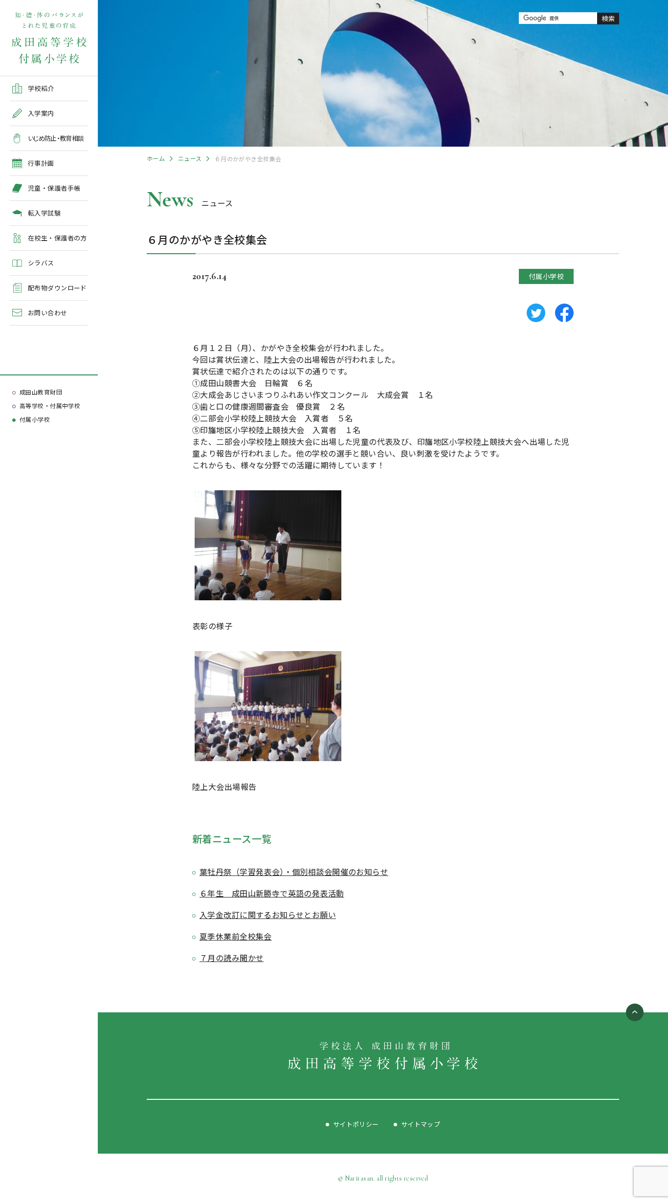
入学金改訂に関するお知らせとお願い (268, 914)
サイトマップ (421, 1124)
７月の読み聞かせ (232, 957)
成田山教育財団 (41, 392)
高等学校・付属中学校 (50, 405)
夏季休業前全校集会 (236, 936)
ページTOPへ (635, 1012)
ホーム (156, 158)
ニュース (190, 158)
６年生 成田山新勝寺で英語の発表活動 (272, 893)
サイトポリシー (356, 1124)
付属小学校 (35, 419)
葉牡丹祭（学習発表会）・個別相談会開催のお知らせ (294, 871)
